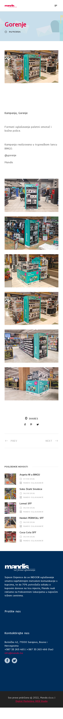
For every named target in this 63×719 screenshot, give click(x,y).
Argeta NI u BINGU (30, 474)
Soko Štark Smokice (31, 488)
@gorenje (10, 155)
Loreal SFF (26, 503)
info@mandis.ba (14, 652)
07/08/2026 (29, 479)
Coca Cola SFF (28, 532)
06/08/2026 (29, 493)
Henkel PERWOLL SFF (32, 517)
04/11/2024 (15, 32)
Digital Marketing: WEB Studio (32, 701)
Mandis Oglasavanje (33, 483)
